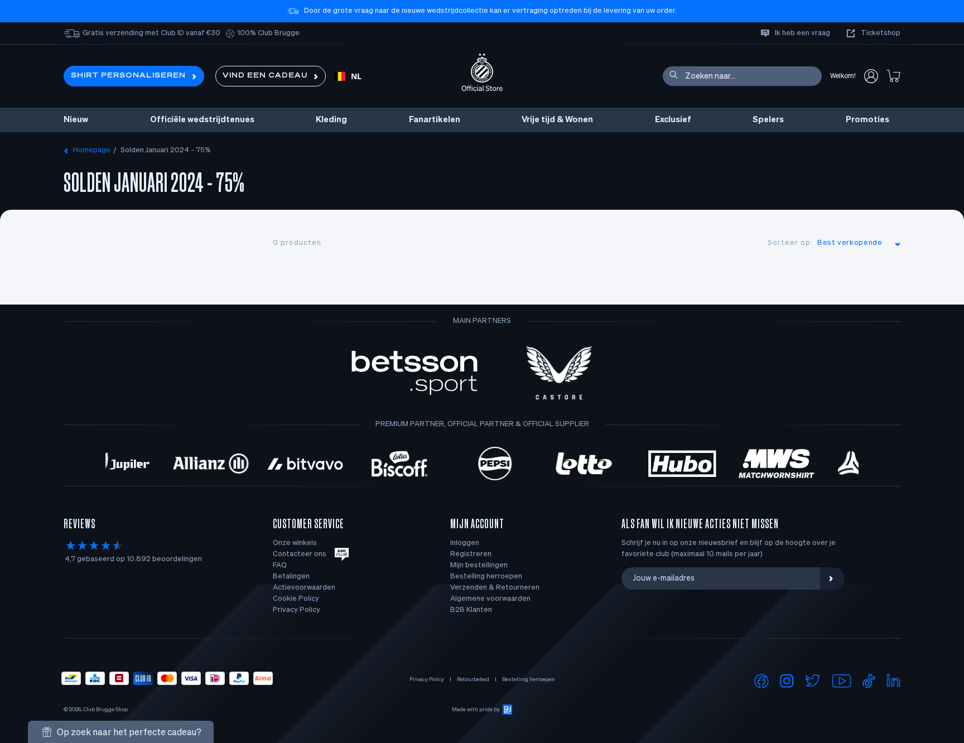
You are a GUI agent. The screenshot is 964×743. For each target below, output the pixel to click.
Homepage (91, 150)
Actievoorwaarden (304, 587)
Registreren (470, 554)
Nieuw (76, 119)
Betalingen (291, 576)
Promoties (867, 119)
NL (356, 76)
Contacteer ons (299, 554)
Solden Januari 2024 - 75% (165, 150)
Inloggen (464, 543)
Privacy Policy (296, 610)
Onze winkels (295, 543)
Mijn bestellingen (479, 565)
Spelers (768, 119)
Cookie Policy (296, 598)
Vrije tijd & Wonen (557, 119)
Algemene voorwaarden (490, 598)
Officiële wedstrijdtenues (202, 119)
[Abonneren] (832, 578)
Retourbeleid (473, 679)
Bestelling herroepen (486, 576)
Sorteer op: (790, 243)
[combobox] (348, 76)
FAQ (280, 565)
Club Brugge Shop (105, 709)
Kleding (331, 119)
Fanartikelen (434, 119)
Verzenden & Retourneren (494, 587)
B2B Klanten (471, 610)
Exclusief (673, 119)
